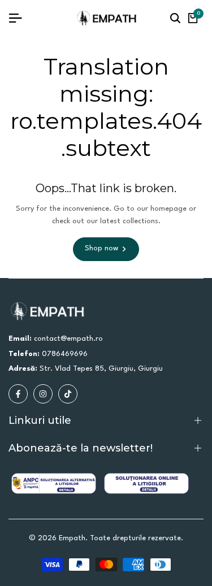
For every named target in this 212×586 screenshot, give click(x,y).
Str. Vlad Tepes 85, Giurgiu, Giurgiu (101, 368)
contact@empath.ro (68, 338)
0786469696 (65, 354)
